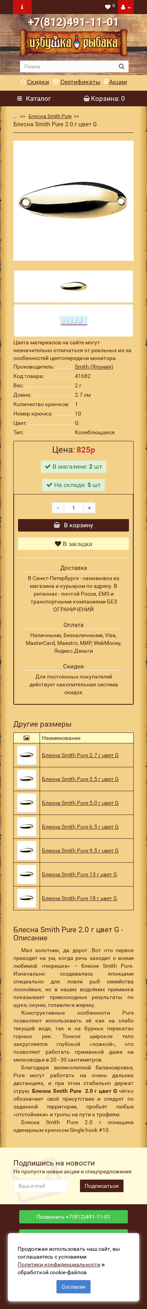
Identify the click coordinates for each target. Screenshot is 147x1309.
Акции (118, 82)
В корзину (78, 525)
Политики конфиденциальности (59, 1264)
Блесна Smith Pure (50, 116)
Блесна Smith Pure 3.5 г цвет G (80, 779)
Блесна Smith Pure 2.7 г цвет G (80, 755)
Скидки (38, 82)
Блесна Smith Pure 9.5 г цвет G (80, 850)
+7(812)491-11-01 (73, 22)
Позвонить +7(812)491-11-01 (73, 1217)
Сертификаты (80, 82)
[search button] (122, 66)
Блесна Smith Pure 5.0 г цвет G (80, 803)
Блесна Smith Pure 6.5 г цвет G (80, 827)
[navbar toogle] (22, 7)
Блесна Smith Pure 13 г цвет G (79, 874)
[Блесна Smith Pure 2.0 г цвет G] (73, 201)
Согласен (73, 1287)
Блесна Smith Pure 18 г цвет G (79, 898)
